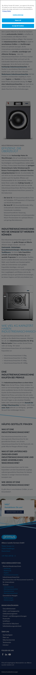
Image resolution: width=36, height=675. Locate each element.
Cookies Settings (18, 15)
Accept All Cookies (18, 26)
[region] (18, 14)
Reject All (18, 20)
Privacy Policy (6, 11)
